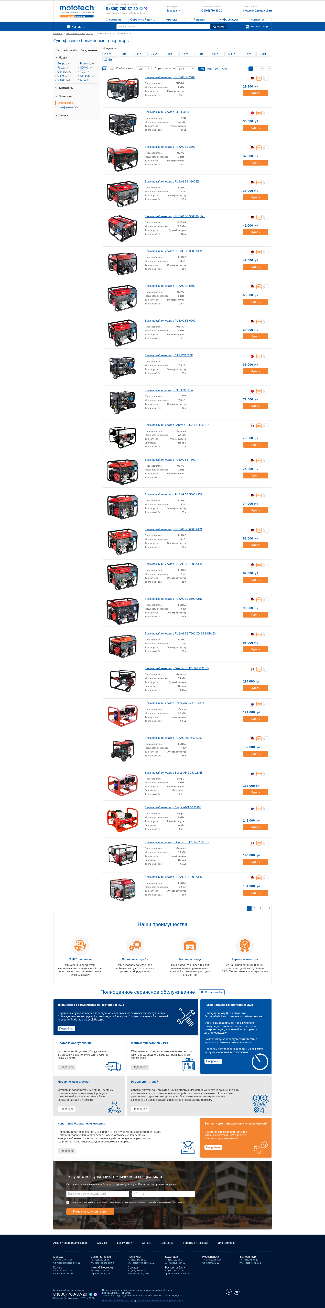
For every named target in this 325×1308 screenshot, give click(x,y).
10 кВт (231, 54)
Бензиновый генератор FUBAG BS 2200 (170, 77)
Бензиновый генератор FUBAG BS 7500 (170, 459)
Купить (255, 93)
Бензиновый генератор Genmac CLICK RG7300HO (177, 842)
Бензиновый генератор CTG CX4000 (168, 112)
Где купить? (124, 1242)
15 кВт (108, 59)
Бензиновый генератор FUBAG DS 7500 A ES (173, 737)
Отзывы (102, 1242)
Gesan (63, 79)
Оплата (146, 1242)
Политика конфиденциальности (118, 1300)
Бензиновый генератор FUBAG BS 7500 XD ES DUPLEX (180, 633)
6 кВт (169, 54)
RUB (201, 68)
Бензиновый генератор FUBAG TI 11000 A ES (173, 877)
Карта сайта (176, 1300)
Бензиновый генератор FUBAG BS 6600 (170, 320)
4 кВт (138, 54)
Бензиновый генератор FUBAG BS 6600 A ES (173, 529)
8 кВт (200, 54)
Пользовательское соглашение (152, 1300)
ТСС (85, 71)
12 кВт (262, 54)
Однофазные (66, 102)
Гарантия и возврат (195, 1242)
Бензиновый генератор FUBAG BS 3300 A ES (173, 251)
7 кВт (184, 54)
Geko (62, 75)
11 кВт (247, 54)
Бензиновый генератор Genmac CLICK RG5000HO (177, 668)
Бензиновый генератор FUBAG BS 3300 (170, 146)
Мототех (76, 11)
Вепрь (63, 63)
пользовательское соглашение (92, 1202)
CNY (224, 68)
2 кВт (107, 54)
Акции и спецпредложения (70, 1242)
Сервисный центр (142, 19)
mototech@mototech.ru (257, 10)
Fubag (63, 67)
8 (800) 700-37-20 (122, 8)
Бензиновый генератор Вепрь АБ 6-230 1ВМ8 (173, 772)
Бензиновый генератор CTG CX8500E (169, 355)
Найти (220, 26)
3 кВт (123, 54)
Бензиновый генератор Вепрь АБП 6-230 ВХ (173, 807)
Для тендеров (226, 1242)
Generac (64, 71)
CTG (84, 79)
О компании (114, 19)
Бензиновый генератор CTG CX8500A (169, 390)
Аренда (171, 19)
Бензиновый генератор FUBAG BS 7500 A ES (173, 564)
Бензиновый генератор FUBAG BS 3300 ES (172, 181)
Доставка (167, 1242)
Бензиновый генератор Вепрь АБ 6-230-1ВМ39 (174, 703)
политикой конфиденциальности (160, 1202)
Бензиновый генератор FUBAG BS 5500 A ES (173, 494)
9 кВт (215, 54)
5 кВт (153, 54)
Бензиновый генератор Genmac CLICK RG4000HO (177, 425)
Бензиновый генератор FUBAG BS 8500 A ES (173, 598)
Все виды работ (214, 992)
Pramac (87, 63)
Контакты (257, 19)
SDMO (86, 67)
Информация (228, 19)
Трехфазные (67, 107)
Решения (200, 19)
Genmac (87, 75)
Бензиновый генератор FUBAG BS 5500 (170, 285)
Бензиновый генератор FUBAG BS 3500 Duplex (175, 216)
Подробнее (66, 1028)
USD (209, 68)
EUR (217, 68)
